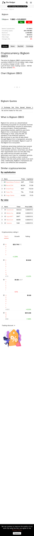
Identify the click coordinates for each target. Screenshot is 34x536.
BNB (6, 315)
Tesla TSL (9, 192)
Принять (17, 533)
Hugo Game (10, 195)
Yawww (9, 223)
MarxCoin (9, 220)
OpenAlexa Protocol (13, 182)
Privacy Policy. (17, 530)
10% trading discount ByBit (17, 6)
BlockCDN (9, 185)
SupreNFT (9, 216)
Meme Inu (9, 213)
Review (5, 46)
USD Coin (6, 301)
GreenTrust (10, 189)
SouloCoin (10, 210)
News (13, 46)
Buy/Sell (20, 46)
